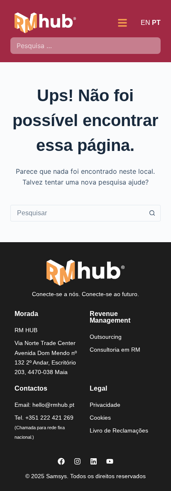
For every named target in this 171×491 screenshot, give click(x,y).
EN (145, 22)
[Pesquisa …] (85, 45)
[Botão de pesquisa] (152, 213)
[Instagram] (77, 461)
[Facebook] (61, 461)
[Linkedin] (93, 461)
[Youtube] (110, 461)
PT (156, 22)
